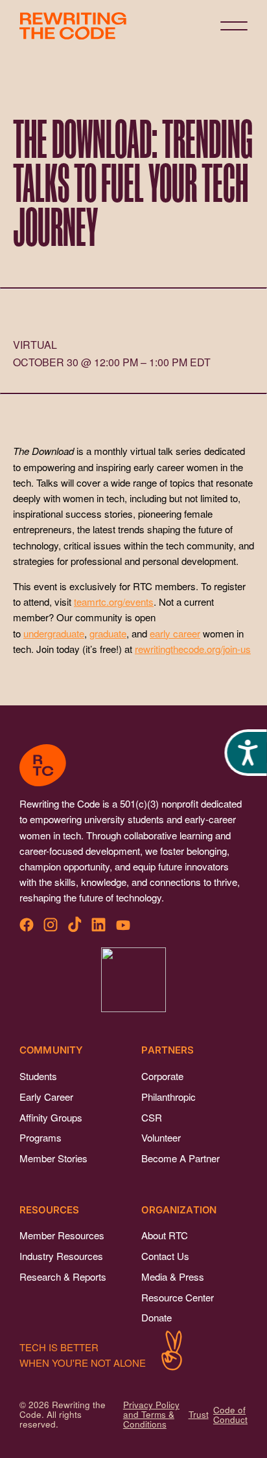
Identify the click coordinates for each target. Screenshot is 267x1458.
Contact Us (165, 1256)
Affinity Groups (50, 1117)
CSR (151, 1117)
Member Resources (61, 1235)
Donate (156, 1317)
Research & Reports (62, 1276)
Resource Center (177, 1297)
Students (38, 1076)
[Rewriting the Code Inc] (133, 979)
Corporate (162, 1076)
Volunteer (161, 1137)
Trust (199, 1414)
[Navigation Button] (234, 25)
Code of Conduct (230, 1414)
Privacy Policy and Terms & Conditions (151, 1414)
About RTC (164, 1235)
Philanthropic (168, 1096)
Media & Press (172, 1276)
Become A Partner (180, 1158)
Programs (40, 1137)
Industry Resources (61, 1256)
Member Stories (53, 1158)
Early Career (46, 1096)
